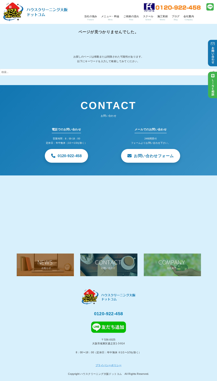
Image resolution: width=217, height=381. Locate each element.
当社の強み (90, 18)
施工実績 (162, 18)
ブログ (176, 18)
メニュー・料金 (110, 18)
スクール (148, 18)
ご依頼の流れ (131, 18)
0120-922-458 (108, 313)
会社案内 (188, 18)
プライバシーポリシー (108, 365)
